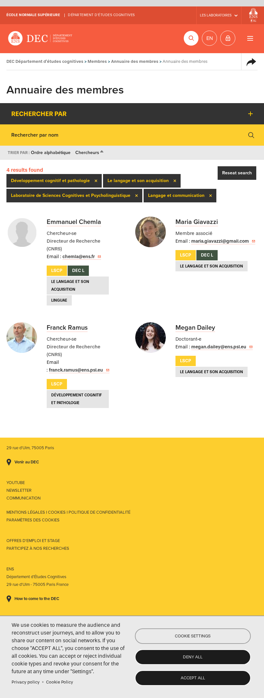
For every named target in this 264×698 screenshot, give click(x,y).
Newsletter (19, 490)
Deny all (193, 657)
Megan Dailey (195, 328)
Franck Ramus (67, 328)
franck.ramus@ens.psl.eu (76, 370)
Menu (250, 38)
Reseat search (237, 173)
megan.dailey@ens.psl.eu (218, 347)
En (209, 38)
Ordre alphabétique (51, 152)
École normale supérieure (33, 15)
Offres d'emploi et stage (33, 540)
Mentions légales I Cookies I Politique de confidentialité (68, 512)
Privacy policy (26, 682)
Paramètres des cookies (33, 520)
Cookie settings (193, 636)
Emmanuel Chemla (74, 222)
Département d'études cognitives (101, 15)
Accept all (193, 678)
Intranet (227, 38)
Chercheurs (89, 152)
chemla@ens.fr (78, 256)
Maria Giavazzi (196, 222)
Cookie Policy (59, 682)
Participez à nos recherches (37, 548)
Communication (23, 498)
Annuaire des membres (134, 61)
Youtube (15, 482)
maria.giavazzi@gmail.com (220, 241)
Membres (97, 61)
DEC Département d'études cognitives (40, 38)
